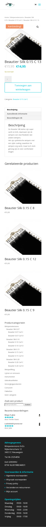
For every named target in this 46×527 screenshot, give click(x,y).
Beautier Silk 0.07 (12, 329)
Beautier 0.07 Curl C (15, 332)
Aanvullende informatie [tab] (17, 114)
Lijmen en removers (12, 373)
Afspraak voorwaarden (16, 479)
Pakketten (8, 391)
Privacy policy (12, 483)
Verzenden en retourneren (18, 487)
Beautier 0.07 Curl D (15, 336)
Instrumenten (10, 377)
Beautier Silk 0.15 (12, 349)
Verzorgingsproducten (13, 384)
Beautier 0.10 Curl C (15, 342)
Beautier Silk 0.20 (12, 359)
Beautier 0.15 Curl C (15, 20)
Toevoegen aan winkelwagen (23, 87)
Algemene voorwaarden (16, 475)
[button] (38, 27)
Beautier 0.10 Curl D (15, 346)
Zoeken (27, 405)
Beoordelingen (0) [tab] (14, 118)
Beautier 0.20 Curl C (15, 362)
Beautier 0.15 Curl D (15, 356)
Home (7, 17)
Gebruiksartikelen (11, 380)
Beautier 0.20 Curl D (15, 366)
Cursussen (9, 388)
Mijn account (12, 491)
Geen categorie (10, 395)
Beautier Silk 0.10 (12, 339)
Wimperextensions (17, 17)
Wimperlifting (10, 369)
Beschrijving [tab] (12, 109)
